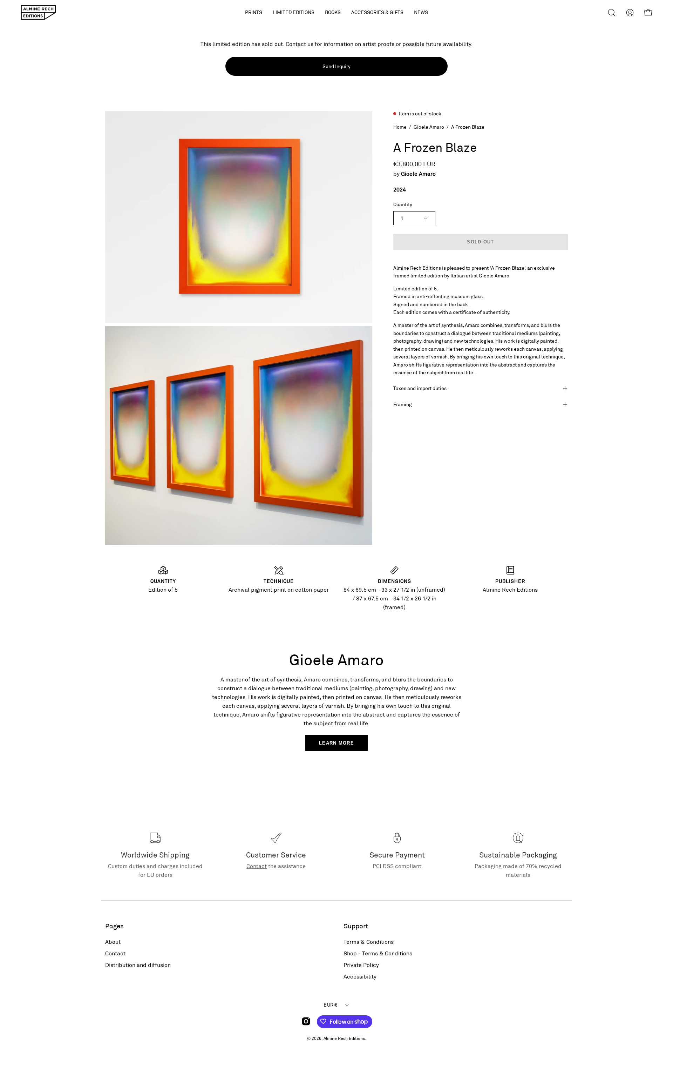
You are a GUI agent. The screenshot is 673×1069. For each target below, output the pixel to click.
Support (356, 926)
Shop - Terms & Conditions (378, 953)
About (113, 941)
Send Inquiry (336, 66)
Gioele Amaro (429, 127)
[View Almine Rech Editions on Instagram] (306, 1021)
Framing (402, 404)
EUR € (330, 1005)
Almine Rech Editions (344, 1037)
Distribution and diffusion (138, 964)
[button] (293, 12)
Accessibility (360, 976)
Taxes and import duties (420, 388)
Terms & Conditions (369, 941)
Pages (114, 926)
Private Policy (361, 964)
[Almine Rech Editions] (38, 12)
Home (400, 127)
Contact (256, 865)
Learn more (336, 743)
